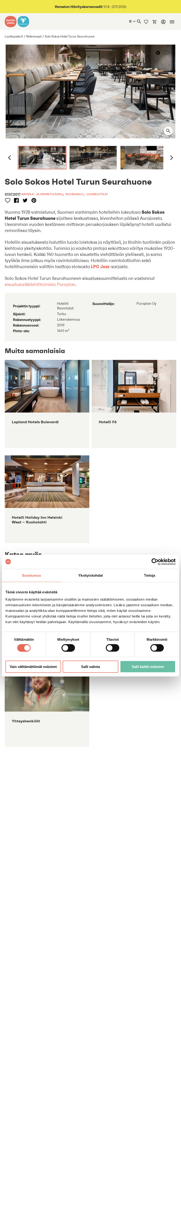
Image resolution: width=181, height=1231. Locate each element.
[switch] (68, 648)
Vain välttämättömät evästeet (33, 667)
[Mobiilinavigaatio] (172, 21)
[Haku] (139, 21)
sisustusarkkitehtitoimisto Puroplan (40, 284)
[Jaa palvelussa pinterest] (158, 53)
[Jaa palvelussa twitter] (25, 200)
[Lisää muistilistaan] (167, 53)
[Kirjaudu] (163, 21)
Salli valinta (90, 667)
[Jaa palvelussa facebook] (16, 200)
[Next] (171, 158)
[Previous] (10, 158)
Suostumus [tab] (31, 575)
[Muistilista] (146, 21)
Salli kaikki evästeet (148, 667)
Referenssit (33, 36)
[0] (154, 21)
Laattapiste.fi (14, 36)
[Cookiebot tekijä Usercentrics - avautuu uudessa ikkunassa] (155, 561)
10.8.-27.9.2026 (90, 6)
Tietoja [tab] (149, 575)
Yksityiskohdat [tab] (90, 575)
